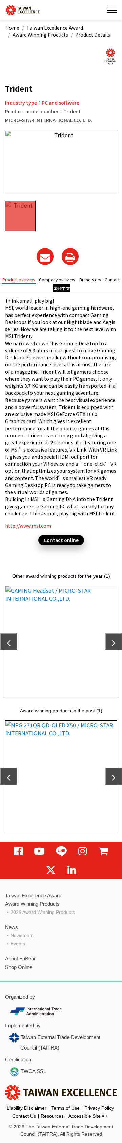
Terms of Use (65, 1108)
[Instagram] (82, 851)
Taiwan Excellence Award (54, 27)
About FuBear (20, 958)
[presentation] (8, 641)
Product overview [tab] (18, 279)
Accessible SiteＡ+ (88, 1116)
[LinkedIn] (71, 869)
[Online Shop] (103, 851)
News (11, 927)
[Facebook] (18, 851)
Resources (52, 1116)
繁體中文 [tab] (62, 288)
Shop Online (18, 967)
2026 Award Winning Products (43, 912)
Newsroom (22, 935)
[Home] (23, 9)
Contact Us (24, 1116)
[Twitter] (51, 869)
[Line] (61, 851)
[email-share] (45, 256)
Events (18, 943)
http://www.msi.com (28, 525)
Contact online (61, 540)
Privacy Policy (99, 1108)
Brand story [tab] (90, 279)
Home (12, 27)
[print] (70, 256)
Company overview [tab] (57, 279)
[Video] (39, 851)
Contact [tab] (112, 279)
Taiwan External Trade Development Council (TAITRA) (59, 1042)
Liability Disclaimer (26, 1108)
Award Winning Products (40, 34)
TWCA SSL (32, 1071)
